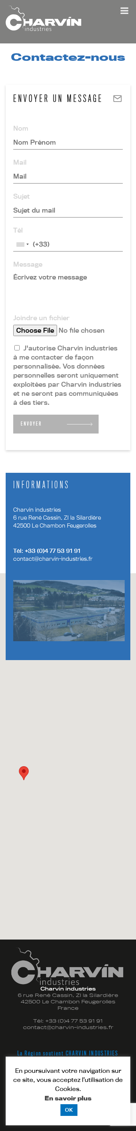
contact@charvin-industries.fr (53, 558)
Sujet (21, 196)
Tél (18, 230)
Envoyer (31, 424)
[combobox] (22, 244)
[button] (24, 773)
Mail (19, 162)
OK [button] (69, 1109)
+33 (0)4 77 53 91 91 (51, 550)
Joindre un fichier (41, 318)
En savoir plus (68, 1098)
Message (27, 264)
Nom (20, 128)
